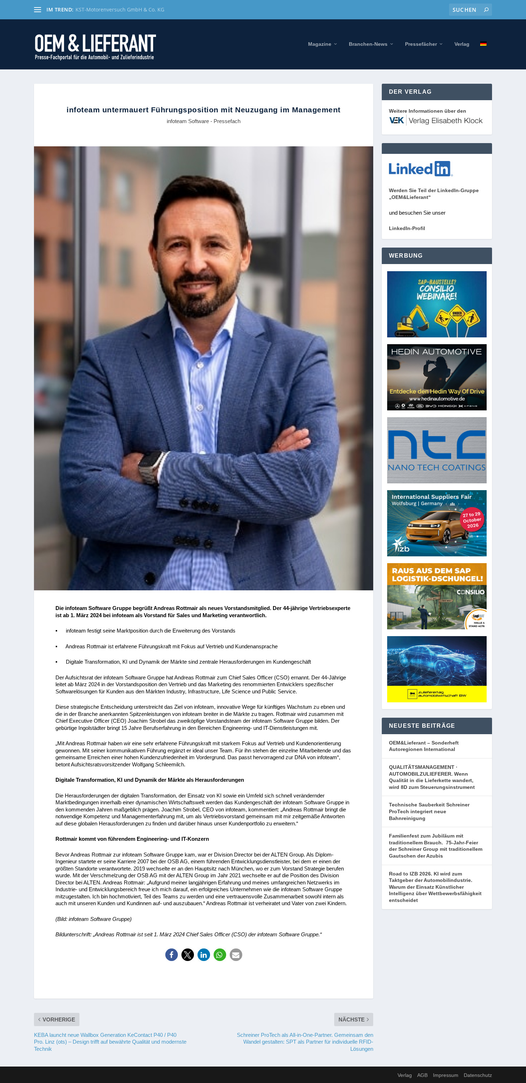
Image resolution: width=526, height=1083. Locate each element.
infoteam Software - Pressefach (203, 121)
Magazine (319, 44)
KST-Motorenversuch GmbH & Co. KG (120, 9)
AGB (422, 1075)
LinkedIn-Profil (407, 228)
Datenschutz (478, 1075)
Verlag (461, 44)
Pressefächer (421, 44)
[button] (171, 954)
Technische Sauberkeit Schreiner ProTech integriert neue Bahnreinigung (429, 811)
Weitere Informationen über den (427, 111)
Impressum (445, 1075)
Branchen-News (368, 44)
